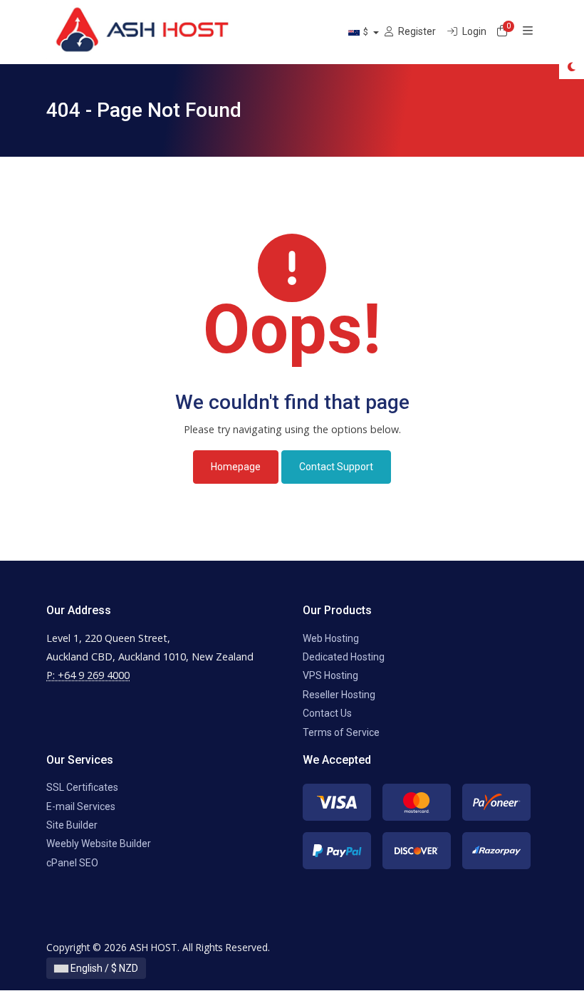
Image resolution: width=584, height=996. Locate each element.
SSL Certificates (82, 787)
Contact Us (327, 713)
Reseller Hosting (339, 694)
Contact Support (336, 466)
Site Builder (72, 825)
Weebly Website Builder (98, 843)
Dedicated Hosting (344, 657)
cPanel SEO (72, 862)
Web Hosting (331, 638)
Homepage (236, 466)
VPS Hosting (330, 675)
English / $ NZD (103, 968)
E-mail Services (80, 806)
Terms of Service (341, 732)
